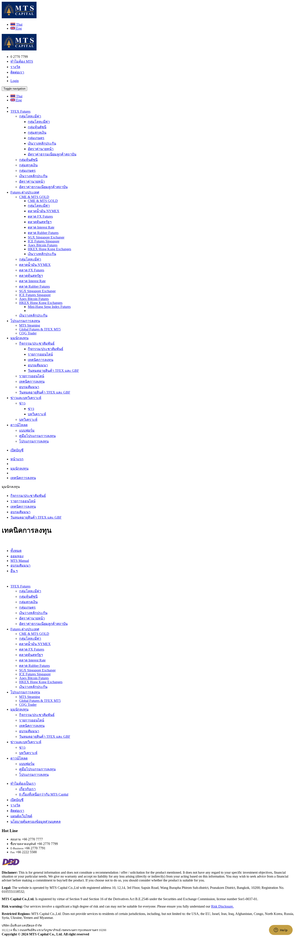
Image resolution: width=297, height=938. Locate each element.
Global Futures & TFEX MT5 (40, 329)
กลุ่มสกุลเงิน (37, 132)
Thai (18, 24)
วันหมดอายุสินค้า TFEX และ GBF (53, 370)
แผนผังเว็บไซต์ (21, 816)
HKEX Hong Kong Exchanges (49, 249)
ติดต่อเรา (17, 72)
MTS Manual (19, 560)
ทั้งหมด (16, 550)
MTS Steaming (29, 325)
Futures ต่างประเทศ (24, 192)
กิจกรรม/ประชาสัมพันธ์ (37, 343)
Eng (18, 28)
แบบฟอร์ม (27, 430)
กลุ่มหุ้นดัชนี (37, 127)
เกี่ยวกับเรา (27, 789)
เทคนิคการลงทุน (40, 360)
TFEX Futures (20, 111)
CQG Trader (28, 333)
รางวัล (15, 67)
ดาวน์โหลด (19, 425)
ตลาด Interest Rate (41, 227)
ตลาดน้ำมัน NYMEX (43, 211)
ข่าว (22, 403)
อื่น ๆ (14, 571)
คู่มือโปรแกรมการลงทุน (37, 436)
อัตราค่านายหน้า (40, 149)
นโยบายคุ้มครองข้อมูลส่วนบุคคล (35, 821)
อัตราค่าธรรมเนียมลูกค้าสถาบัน (52, 154)
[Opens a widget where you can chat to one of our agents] (281, 930)
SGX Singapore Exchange (46, 237)
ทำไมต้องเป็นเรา (23, 783)
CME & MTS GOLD (34, 197)
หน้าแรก (16, 459)
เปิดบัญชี (16, 450)
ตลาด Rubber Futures (43, 233)
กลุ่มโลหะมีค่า (30, 116)
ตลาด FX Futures (40, 216)
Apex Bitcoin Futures (42, 245)
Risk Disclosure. (222, 906)
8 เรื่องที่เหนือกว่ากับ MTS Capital (43, 794)
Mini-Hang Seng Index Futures (49, 307)
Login (14, 81)
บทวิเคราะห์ (37, 414)
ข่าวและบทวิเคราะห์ (25, 398)
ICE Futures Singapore (43, 241)
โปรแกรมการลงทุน (25, 321)
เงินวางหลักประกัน (42, 143)
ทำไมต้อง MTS (21, 61)
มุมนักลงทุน (19, 338)
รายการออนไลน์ (40, 354)
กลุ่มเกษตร (36, 138)
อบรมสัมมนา (38, 365)
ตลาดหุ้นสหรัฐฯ (40, 222)
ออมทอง (16, 556)
